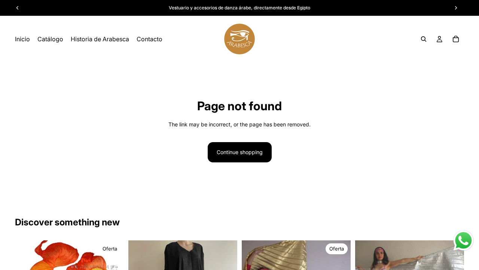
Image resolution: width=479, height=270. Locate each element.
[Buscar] (423, 39)
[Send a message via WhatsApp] (463, 240)
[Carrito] (456, 39)
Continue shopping (240, 152)
